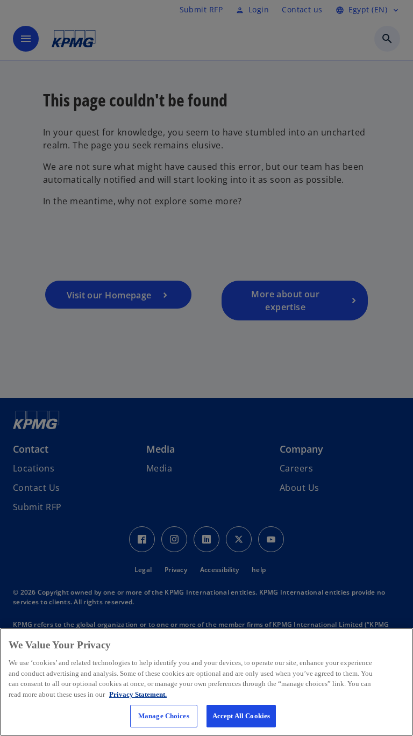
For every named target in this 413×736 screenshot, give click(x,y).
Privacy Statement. (138, 694)
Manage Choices (163, 716)
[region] (206, 682)
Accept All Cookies (241, 716)
